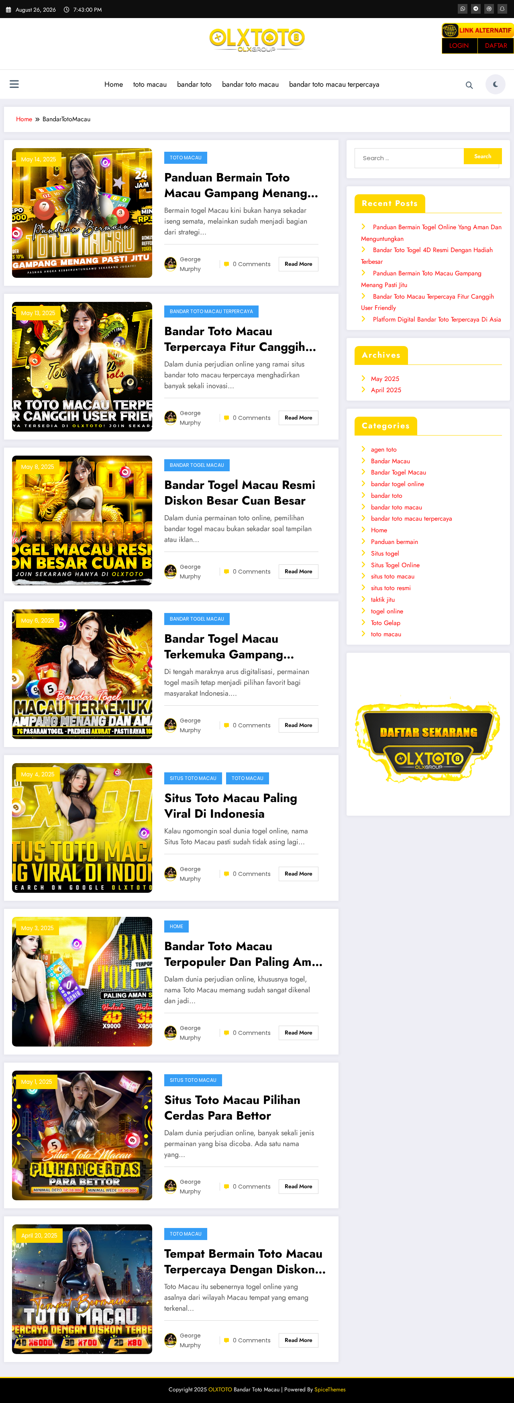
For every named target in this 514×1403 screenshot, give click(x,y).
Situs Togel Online (395, 565)
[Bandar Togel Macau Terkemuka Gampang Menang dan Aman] (82, 673)
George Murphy (190, 264)
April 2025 (386, 390)
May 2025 (385, 378)
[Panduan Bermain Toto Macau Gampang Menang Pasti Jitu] (82, 212)
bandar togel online (397, 484)
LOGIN (459, 45)
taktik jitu (383, 599)
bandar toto (194, 84)
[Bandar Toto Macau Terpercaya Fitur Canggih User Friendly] (82, 366)
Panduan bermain (394, 541)
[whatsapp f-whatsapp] (462, 9)
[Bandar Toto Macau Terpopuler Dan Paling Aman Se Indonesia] (82, 981)
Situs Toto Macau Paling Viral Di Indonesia (230, 805)
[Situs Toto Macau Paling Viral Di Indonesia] (82, 827)
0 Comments (252, 264)
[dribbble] (489, 9)
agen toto (384, 449)
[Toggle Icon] (14, 85)
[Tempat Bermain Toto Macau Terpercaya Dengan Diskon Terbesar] (82, 1288)
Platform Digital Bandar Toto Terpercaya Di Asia (437, 319)
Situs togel (385, 553)
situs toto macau (193, 778)
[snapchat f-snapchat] (502, 9)
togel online (387, 611)
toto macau (150, 84)
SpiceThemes (330, 1389)
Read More (298, 264)
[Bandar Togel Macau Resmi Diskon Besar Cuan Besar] (82, 519)
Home (113, 84)
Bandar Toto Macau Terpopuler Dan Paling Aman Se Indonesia (244, 953)
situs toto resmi (391, 588)
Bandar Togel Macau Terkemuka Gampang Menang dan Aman (223, 646)
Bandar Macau (390, 461)
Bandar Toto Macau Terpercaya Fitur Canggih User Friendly (234, 338)
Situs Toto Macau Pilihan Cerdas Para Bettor (232, 1107)
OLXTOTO (220, 1389)
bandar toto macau (250, 84)
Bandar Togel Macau (197, 465)
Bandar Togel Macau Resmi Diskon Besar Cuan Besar (239, 492)
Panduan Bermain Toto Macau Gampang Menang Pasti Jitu (235, 185)
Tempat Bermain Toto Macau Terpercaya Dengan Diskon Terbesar (243, 1261)
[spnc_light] (495, 84)
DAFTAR (496, 45)
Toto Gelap (385, 622)
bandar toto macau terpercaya (334, 84)
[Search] (469, 85)
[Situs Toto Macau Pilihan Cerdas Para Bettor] (82, 1134)
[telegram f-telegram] (476, 9)
